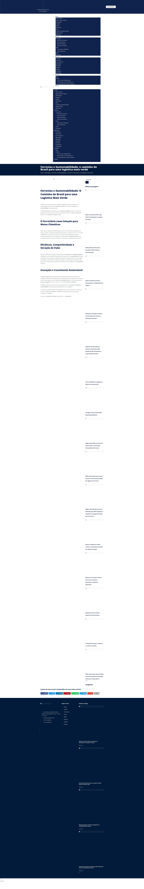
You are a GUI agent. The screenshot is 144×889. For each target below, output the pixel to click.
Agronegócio (59, 64)
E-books (57, 78)
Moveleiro (58, 67)
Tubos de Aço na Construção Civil (65, 82)
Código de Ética (59, 33)
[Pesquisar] (87, 182)
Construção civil (59, 62)
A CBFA (56, 16)
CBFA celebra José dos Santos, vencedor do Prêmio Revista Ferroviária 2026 (92, 250)
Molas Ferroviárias (61, 44)
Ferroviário (58, 58)
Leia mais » (81, 745)
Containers (58, 54)
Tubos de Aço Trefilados (62, 49)
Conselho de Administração (62, 31)
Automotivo (58, 60)
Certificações (59, 22)
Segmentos (57, 56)
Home (42, 173)
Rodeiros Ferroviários (62, 40)
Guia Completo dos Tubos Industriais (66, 84)
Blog (57, 76)
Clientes (57, 25)
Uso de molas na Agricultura (63, 80)
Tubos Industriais (61, 51)
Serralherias (58, 71)
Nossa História (59, 18)
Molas (57, 53)
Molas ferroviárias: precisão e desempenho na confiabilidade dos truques (94, 283)
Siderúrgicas (58, 73)
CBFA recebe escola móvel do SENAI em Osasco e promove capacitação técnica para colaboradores (94, 676)
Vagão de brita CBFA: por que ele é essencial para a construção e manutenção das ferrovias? (94, 446)
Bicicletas (58, 69)
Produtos (58, 24)
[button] (102, 87)
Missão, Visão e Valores (61, 20)
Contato (57, 85)
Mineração (58, 65)
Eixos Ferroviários (61, 42)
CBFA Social (58, 34)
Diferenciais (58, 27)
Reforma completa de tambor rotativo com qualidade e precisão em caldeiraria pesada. (94, 547)
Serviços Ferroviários (62, 45)
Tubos (57, 47)
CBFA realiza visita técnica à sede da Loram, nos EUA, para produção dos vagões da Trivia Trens (94, 479)
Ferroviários (58, 38)
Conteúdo (57, 74)
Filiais (57, 29)
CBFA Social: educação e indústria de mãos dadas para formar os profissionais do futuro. (93, 316)
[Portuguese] (56, 87)
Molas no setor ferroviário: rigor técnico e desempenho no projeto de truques (93, 217)
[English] (54, 87)
